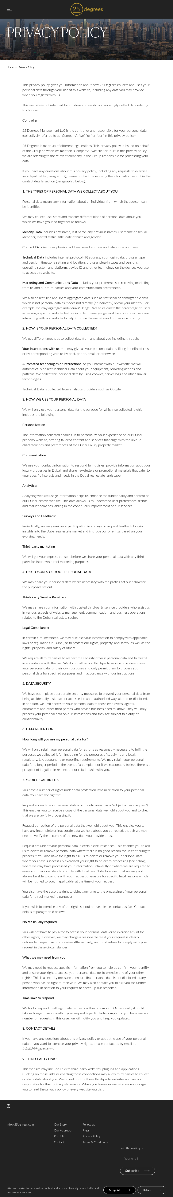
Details (146, 1190)
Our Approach (63, 1130)
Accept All (114, 1190)
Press (86, 1130)
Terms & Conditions (95, 1142)
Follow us (89, 1124)
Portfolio (59, 1136)
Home (10, 67)
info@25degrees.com (20, 1124)
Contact (59, 1142)
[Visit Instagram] (8, 1106)
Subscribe (132, 1171)
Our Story (60, 1124)
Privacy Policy (91, 1136)
